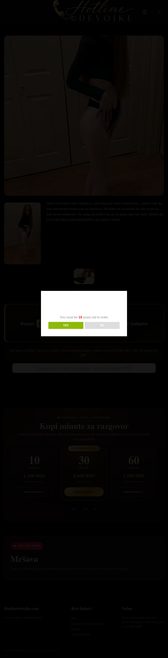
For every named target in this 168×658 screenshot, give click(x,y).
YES (66, 325)
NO (102, 325)
